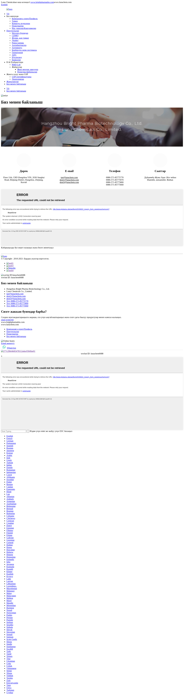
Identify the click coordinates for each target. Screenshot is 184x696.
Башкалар (16, 60)
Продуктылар (12, 31)
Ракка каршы (18, 43)
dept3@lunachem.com (69, 182)
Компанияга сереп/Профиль (25, 18)
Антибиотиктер (19, 45)
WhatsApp (11, 348)
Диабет (15, 40)
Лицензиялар (18, 79)
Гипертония (17, 52)
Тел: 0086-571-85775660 (17, 306)
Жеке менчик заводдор (27, 69)
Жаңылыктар (12, 81)
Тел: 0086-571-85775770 (17, 301)
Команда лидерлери (21, 23)
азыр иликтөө (7, 320)
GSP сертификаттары (21, 77)
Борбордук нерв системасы (24, 50)
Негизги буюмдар (20, 33)
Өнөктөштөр (18, 26)
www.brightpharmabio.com (42, 2)
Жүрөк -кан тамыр (20, 38)
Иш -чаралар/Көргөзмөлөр (24, 28)
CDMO (15, 35)
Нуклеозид (17, 57)
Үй (7, 14)
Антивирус (17, 48)
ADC (14, 55)
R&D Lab (16, 64)
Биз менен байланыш (16, 84)
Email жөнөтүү (8, 343)
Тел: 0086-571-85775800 (17, 303)
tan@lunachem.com (69, 177)
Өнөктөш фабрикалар (27, 72)
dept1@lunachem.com (69, 180)
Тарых (15, 21)
